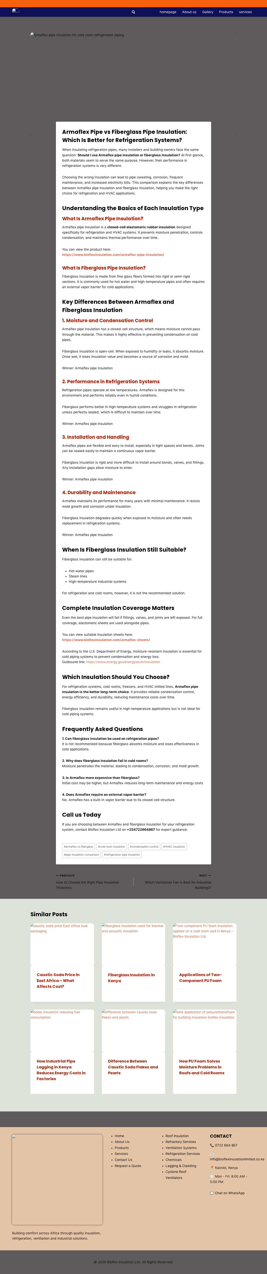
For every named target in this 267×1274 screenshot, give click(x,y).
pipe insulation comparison (81, 854)
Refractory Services (181, 1142)
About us (189, 12)
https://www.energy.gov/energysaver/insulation (123, 662)
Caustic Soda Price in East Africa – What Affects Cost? (58, 980)
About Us (122, 1142)
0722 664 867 (226, 1145)
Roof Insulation (177, 1136)
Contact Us (123, 1160)
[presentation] (62, 944)
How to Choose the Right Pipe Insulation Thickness (87, 882)
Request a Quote (128, 1166)
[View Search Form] (133, 12)
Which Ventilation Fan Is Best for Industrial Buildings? (178, 882)
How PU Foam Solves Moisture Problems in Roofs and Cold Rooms (201, 1067)
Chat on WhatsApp (230, 1193)
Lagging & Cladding (181, 1166)
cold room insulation (111, 846)
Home (119, 1136)
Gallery (207, 12)
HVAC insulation (174, 846)
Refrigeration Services (183, 1154)
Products (226, 12)
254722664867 (17, 4)
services (245, 12)
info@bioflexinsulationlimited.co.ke (237, 1159)
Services (121, 1154)
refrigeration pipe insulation (122, 854)
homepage (168, 12)
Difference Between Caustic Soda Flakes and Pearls (133, 1067)
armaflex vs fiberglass (78, 846)
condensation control (144, 846)
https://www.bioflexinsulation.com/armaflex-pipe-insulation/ (113, 255)
